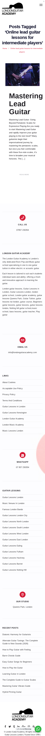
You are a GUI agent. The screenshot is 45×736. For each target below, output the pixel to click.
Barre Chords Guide (11, 656)
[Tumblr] (14, 727)
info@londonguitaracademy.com (22, 352)
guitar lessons (22, 305)
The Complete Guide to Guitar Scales (19, 680)
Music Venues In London (13, 503)
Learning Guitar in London (13, 674)
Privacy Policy (8, 394)
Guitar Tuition (29, 298)
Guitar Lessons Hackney (13, 558)
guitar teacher (29, 311)
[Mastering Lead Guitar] (22, 74)
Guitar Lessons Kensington (14, 413)
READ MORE (24, 174)
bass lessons (15, 311)
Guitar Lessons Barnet (12, 564)
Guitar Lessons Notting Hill (14, 570)
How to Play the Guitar (12, 668)
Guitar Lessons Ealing (12, 546)
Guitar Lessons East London (15, 539)
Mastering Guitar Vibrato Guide (16, 686)
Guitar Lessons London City (14, 515)
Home (5, 48)
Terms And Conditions (12, 400)
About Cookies (8, 382)
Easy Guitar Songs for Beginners (17, 662)
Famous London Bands (12, 509)
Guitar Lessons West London (15, 534)
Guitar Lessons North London (15, 521)
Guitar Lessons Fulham (12, 552)
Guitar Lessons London (20, 292)
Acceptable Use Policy (12, 388)
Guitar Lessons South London (15, 527)
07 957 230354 (22, 467)
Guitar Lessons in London (13, 406)
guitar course (26, 302)
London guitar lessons (12, 289)
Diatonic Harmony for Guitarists (16, 634)
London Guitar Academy (13, 419)
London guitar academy (25, 295)
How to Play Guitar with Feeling (16, 650)
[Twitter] (9, 727)
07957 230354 (22, 230)
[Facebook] (5, 727)
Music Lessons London (12, 431)
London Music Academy (13, 425)
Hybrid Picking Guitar (12, 692)
